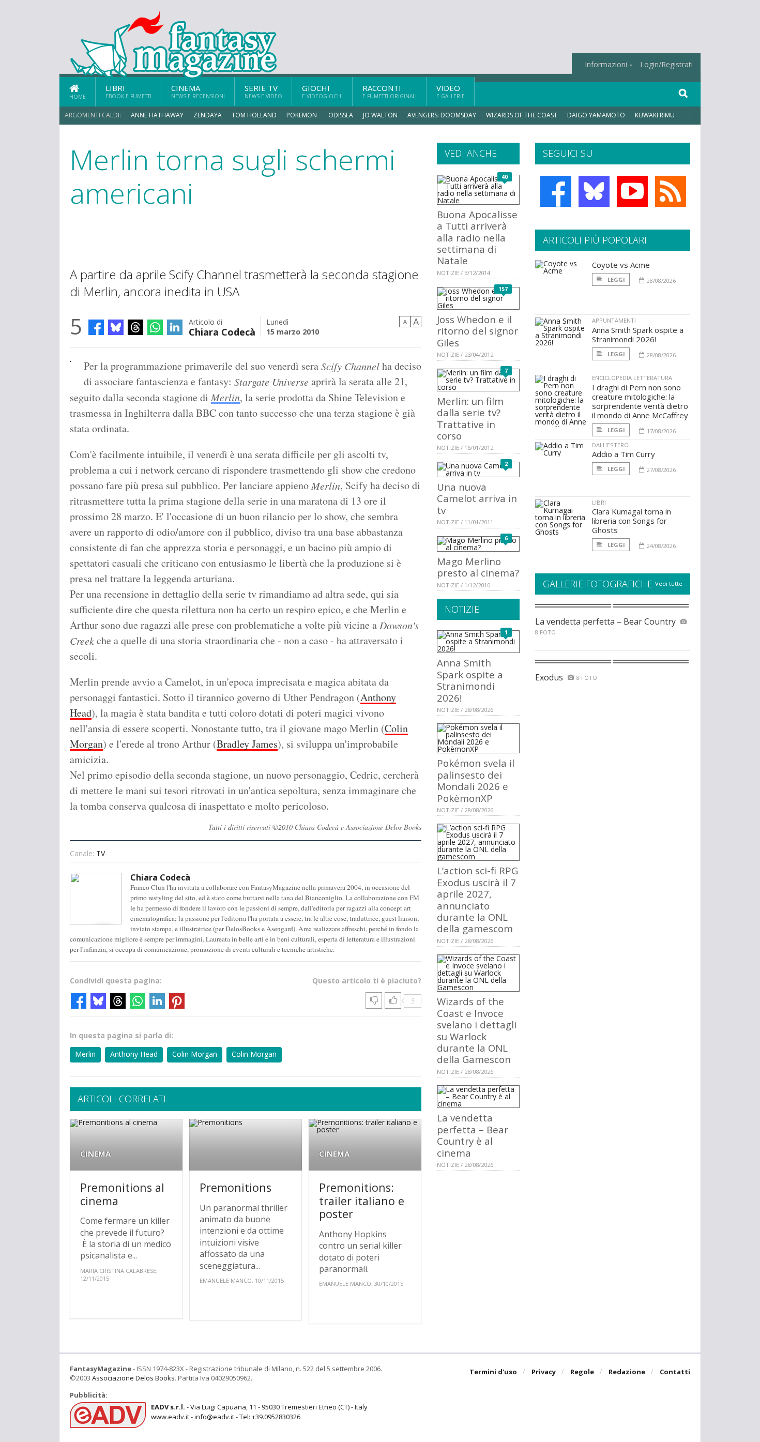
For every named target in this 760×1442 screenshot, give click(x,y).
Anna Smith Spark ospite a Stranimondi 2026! (470, 680)
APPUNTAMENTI (614, 320)
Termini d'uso (493, 1371)
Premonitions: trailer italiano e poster (361, 1200)
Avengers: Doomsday (441, 115)
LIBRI (599, 502)
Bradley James (247, 744)
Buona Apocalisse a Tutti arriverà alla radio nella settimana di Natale (477, 237)
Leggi (615, 279)
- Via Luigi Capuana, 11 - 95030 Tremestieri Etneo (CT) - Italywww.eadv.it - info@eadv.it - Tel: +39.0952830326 (259, 1411)
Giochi (322, 91)
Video (450, 91)
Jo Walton (380, 115)
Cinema (198, 91)
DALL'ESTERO (610, 445)
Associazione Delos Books (133, 1378)
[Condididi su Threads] (135, 327)
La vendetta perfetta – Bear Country (605, 621)
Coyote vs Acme (621, 265)
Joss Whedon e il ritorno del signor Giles (477, 331)
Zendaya (207, 115)
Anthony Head (134, 1054)
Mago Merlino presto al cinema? (478, 567)
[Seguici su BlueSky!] (594, 191)
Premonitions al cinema (122, 1194)
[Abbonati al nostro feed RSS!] (670, 191)
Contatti (675, 1371)
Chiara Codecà (222, 331)
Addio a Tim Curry (623, 454)
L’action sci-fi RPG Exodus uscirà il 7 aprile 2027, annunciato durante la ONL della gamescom (477, 899)
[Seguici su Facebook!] (555, 191)
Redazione (627, 1371)
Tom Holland (254, 115)
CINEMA (95, 1154)
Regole (582, 1371)
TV (100, 853)
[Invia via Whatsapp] (155, 327)
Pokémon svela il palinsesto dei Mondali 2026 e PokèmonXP (475, 780)
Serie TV (263, 91)
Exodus (549, 677)
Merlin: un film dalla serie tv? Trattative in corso (470, 418)
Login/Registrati (666, 64)
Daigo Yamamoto (596, 115)
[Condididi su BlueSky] (116, 327)
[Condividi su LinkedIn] (175, 327)
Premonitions (235, 1187)
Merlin (225, 397)
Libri (128, 91)
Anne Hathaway (157, 115)
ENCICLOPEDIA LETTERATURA (632, 378)
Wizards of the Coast (521, 115)
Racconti (389, 91)
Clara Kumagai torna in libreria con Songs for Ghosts (631, 520)
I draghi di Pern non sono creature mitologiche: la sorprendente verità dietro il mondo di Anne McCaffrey (640, 401)
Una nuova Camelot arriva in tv (477, 498)
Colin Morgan (194, 1054)
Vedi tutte (668, 583)
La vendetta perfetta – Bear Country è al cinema (472, 1135)
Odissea (340, 115)
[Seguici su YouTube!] (632, 191)
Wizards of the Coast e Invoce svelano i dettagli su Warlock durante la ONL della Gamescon (476, 1030)
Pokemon (302, 115)
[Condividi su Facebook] (96, 327)
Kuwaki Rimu (655, 115)
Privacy (543, 1371)
